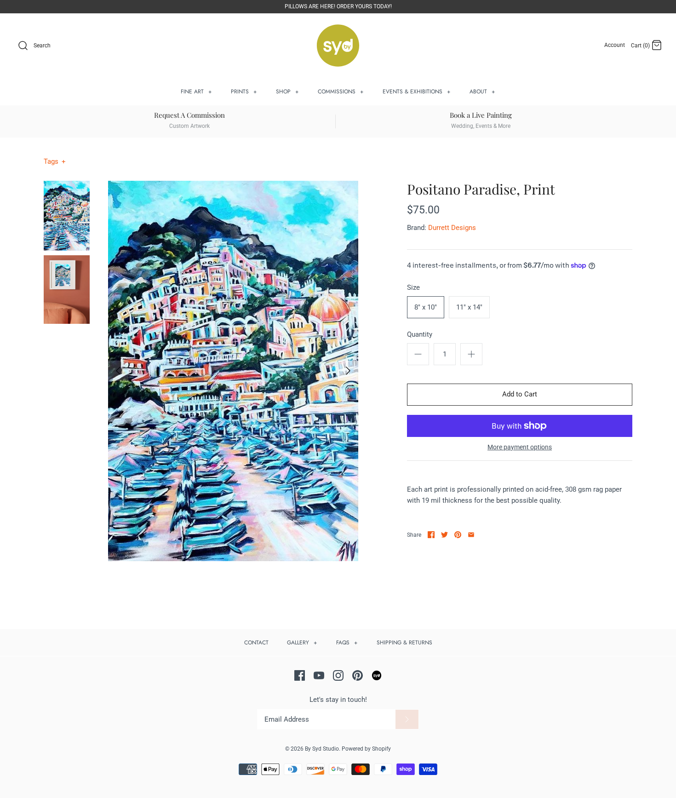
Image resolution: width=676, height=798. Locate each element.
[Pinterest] (357, 675)
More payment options (519, 447)
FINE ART (196, 91)
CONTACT (256, 642)
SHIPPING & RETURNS (404, 642)
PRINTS (244, 91)
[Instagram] (338, 675)
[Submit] (406, 719)
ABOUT (482, 91)
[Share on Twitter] (444, 534)
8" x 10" (425, 307)
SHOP (287, 91)
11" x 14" (469, 307)
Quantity (419, 334)
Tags (55, 161)
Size (413, 287)
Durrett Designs (452, 228)
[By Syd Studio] (338, 46)
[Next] (348, 371)
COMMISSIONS (341, 91)
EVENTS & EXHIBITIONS (417, 91)
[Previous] (118, 371)
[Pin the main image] (457, 534)
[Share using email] (471, 534)
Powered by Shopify (366, 749)
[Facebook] (299, 675)
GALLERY (302, 642)
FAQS (347, 642)
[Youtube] (319, 675)
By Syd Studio (322, 749)
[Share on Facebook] (431, 534)
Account (614, 45)
